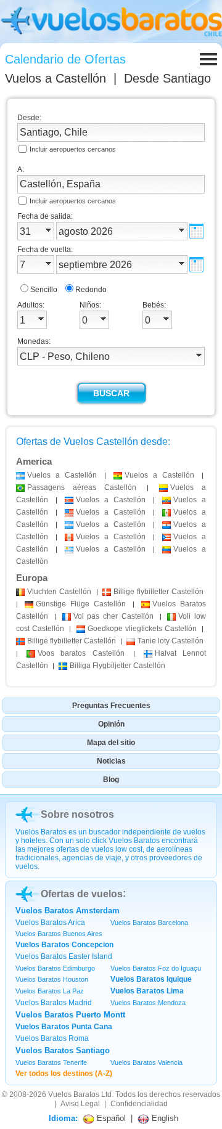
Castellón (59, 591)
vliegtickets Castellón (142, 628)
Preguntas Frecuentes (111, 705)
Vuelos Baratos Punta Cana (63, 1026)
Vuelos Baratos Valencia (146, 1062)
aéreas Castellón (81, 487)
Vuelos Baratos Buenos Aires (58, 933)
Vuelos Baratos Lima (147, 991)
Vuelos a (55, 78)
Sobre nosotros (77, 814)
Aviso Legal (80, 1103)
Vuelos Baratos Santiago (62, 1050)
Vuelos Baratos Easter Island (63, 956)
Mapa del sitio (111, 742)
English (163, 1118)
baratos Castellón (81, 653)
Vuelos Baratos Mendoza (148, 1002)
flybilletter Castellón (158, 591)
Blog (111, 779)
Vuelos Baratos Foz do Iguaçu (155, 968)
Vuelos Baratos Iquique (151, 979)
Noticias (111, 761)
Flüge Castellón (81, 604)
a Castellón (62, 475)
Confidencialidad (139, 1103)
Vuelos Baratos (73, 1094)
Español (110, 1118)
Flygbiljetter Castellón (117, 665)
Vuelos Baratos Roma (52, 1038)
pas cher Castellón (113, 616)
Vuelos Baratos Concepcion (64, 944)
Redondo (91, 289)
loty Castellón (171, 641)
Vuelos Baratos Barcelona (149, 922)
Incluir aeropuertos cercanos (73, 149)
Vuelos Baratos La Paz (49, 991)
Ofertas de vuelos (82, 894)
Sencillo (43, 289)
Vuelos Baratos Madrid (53, 1002)
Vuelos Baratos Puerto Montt (70, 1014)
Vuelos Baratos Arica (50, 922)
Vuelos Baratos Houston (51, 979)
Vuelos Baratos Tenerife (51, 1062)
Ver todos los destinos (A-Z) (63, 1073)
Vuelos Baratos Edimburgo (55, 968)
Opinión (111, 724)
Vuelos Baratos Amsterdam (67, 910)
